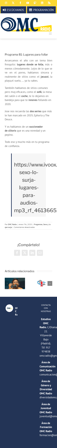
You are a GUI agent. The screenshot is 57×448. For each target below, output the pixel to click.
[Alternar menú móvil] (50, 33)
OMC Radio (12, 224)
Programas (38, 224)
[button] (7, 283)
